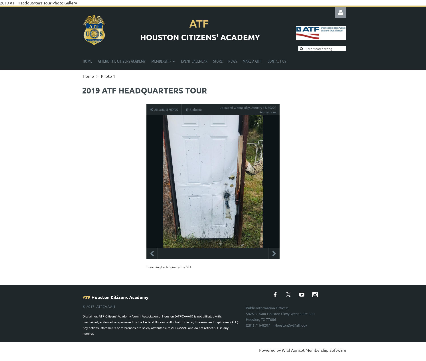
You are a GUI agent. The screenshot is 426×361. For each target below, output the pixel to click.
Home (88, 76)
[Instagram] (315, 294)
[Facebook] (275, 294)
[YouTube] (301, 294)
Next (274, 253)
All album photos (166, 109)
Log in (340, 12)
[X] (288, 294)
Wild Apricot (293, 350)
